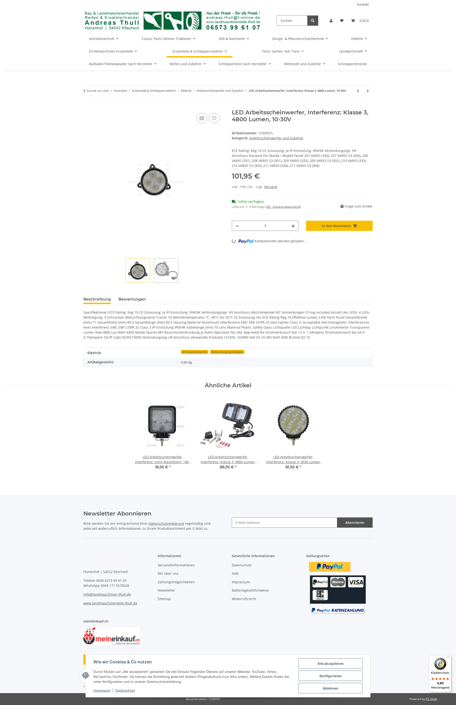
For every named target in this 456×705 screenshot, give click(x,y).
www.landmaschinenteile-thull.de (110, 603)
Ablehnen (330, 688)
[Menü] (448, 658)
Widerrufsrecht (244, 599)
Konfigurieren (330, 676)
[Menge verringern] (237, 226)
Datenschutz (125, 690)
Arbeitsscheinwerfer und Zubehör (276, 138)
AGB (235, 573)
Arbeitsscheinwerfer (194, 352)
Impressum (101, 690)
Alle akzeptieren (331, 663)
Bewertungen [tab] (132, 299)
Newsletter (166, 590)
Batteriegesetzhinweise (250, 590)
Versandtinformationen (176, 565)
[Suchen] (312, 20)
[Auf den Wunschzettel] (214, 118)
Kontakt (363, 4)
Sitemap (164, 599)
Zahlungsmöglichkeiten (176, 582)
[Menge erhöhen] (293, 226)
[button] (331, 20)
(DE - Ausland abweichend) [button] (283, 207)
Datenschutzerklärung (166, 523)
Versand (270, 187)
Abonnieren (354, 522)
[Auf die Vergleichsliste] (202, 118)
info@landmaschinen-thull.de (107, 594)
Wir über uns (168, 573)
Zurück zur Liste (98, 90)
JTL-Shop (431, 699)
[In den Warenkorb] (87, 106)
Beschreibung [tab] (97, 299)
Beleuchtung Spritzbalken (227, 352)
